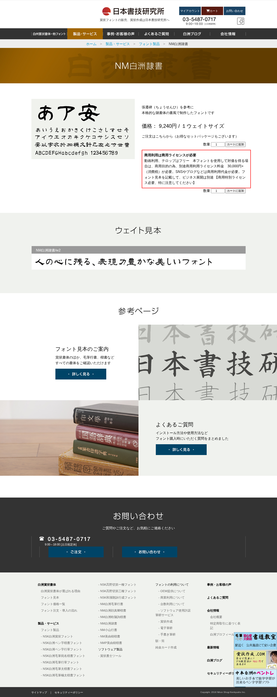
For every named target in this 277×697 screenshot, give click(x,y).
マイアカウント (190, 11)
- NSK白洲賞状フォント (57, 636)
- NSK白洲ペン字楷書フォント (61, 643)
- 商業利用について (171, 597)
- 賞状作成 (165, 621)
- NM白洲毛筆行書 (110, 604)
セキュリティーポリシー (223, 673)
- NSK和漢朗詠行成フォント (117, 597)
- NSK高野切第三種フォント (117, 591)
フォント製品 (149, 44)
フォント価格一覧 (53, 604)
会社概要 (216, 617)
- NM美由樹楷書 (109, 636)
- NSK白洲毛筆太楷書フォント (61, 668)
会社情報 (213, 610)
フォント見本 (50, 597)
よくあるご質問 (217, 597)
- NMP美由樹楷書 (110, 643)
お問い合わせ (234, 11)
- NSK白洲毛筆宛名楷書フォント (63, 655)
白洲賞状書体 (47, 584)
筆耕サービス (164, 615)
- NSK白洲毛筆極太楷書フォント (63, 675)
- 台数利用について (171, 604)
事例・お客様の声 (219, 584)
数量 (206, 144)
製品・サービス (118, 44)
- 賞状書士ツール (109, 655)
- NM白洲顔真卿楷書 (112, 610)
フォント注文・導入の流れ (59, 610)
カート (214, 11)
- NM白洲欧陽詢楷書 (112, 617)
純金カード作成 (166, 647)
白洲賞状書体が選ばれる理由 (60, 591)
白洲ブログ (214, 660)
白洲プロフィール (222, 634)
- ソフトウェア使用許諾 (174, 610)
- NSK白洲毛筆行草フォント (60, 662)
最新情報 (213, 647)
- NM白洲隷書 (107, 623)
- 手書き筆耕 (167, 634)
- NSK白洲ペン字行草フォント (61, 649)
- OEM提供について (171, 591)
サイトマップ (39, 692)
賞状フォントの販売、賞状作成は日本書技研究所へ (134, 20)
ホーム (91, 44)
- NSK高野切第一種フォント (117, 584)
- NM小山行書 (107, 630)
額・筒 (159, 641)
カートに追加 (235, 144)
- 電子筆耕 (165, 628)
